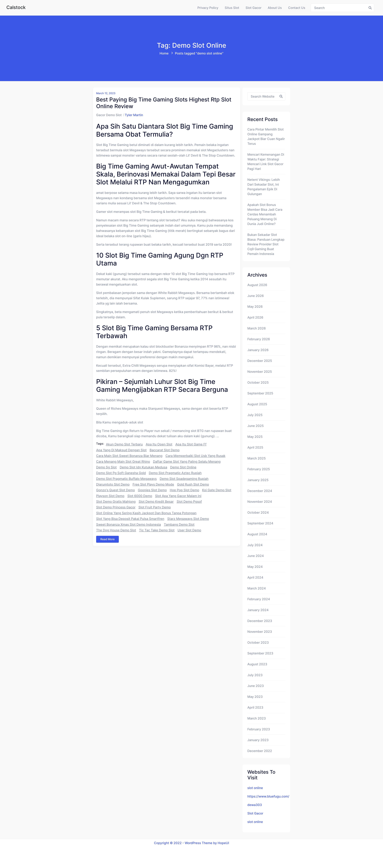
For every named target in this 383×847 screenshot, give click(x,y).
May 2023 (255, 697)
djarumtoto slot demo (113, 484)
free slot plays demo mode (153, 484)
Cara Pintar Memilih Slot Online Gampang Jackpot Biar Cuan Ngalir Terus (266, 136)
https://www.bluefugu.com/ (268, 796)
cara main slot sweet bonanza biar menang (129, 456)
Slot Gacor (253, 8)
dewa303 (254, 805)
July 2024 (255, 545)
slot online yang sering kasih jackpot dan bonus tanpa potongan (146, 513)
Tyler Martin (134, 115)
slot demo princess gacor (115, 507)
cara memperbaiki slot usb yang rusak (195, 456)
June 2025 (255, 426)
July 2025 (255, 415)
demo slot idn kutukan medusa (143, 467)
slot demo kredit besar (156, 501)
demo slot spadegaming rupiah (184, 479)
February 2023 (258, 729)
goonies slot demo (152, 490)
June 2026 (255, 296)
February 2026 (258, 339)
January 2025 (257, 480)
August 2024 (257, 534)
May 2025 (255, 437)
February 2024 (258, 599)
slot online (255, 788)
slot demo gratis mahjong (116, 501)
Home (164, 53)
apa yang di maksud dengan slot (121, 450)
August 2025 (257, 404)
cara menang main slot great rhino (123, 461)
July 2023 (255, 675)
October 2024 (258, 512)
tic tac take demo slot (157, 530)
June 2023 (255, 686)
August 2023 (257, 664)
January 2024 (258, 610)
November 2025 (259, 372)
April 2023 (255, 707)
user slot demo (189, 530)
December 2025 (259, 361)
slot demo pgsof (189, 501)
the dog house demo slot (116, 530)
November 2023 (259, 632)
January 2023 (258, 740)
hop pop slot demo (184, 490)
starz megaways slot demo (188, 519)
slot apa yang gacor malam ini (178, 496)
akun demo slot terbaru (124, 444)
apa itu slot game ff (190, 444)
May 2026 (255, 307)
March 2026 (256, 328)
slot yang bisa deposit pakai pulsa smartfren (130, 519)
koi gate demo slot (216, 490)
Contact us (296, 8)
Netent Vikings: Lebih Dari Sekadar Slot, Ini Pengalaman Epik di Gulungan (263, 187)
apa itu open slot (159, 444)
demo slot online (183, 467)
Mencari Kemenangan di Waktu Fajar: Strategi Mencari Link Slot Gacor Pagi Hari (265, 162)
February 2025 (258, 469)
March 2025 (256, 458)
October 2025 (258, 382)
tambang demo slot (179, 524)
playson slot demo (110, 496)
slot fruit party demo (154, 507)
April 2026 (255, 317)
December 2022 (259, 751)
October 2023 (258, 642)
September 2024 (260, 523)
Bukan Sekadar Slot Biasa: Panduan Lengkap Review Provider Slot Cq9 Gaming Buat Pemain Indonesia (265, 244)
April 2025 (255, 447)
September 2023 (260, 653)
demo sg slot (106, 467)
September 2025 (260, 393)
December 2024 (259, 491)
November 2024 (259, 502)
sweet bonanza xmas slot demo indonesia (128, 524)
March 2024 (256, 588)
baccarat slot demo (165, 450)
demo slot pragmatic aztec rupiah (175, 473)
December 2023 (259, 621)
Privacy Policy (207, 8)
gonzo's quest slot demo (115, 490)
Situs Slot (232, 8)
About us (275, 8)
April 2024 (255, 577)
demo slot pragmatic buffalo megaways (126, 479)
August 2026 (257, 285)
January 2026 (257, 350)
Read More (107, 539)
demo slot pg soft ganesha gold (121, 473)
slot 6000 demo (139, 496)
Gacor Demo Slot (109, 115)
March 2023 (256, 718)
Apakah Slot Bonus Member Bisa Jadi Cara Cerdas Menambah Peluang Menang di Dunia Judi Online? (264, 214)
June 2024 (255, 556)
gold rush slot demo (193, 484)
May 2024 (255, 567)
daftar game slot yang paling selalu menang (187, 461)
